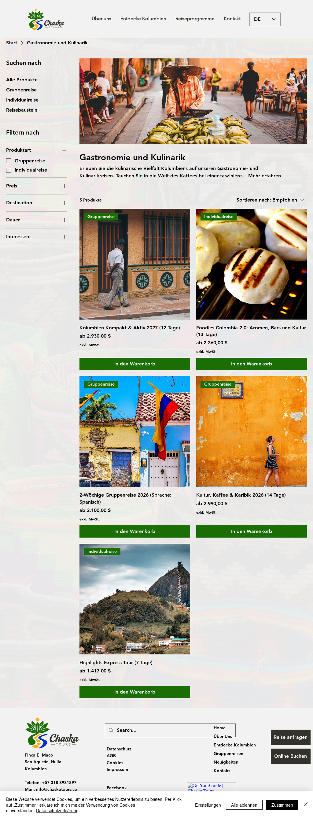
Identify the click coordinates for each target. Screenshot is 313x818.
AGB (111, 755)
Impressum (117, 769)
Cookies (115, 762)
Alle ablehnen (244, 805)
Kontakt (222, 770)
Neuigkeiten (226, 762)
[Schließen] (305, 804)
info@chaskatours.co (56, 789)
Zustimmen (282, 805)
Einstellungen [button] (208, 805)
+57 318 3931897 (59, 782)
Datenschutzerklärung (57, 810)
